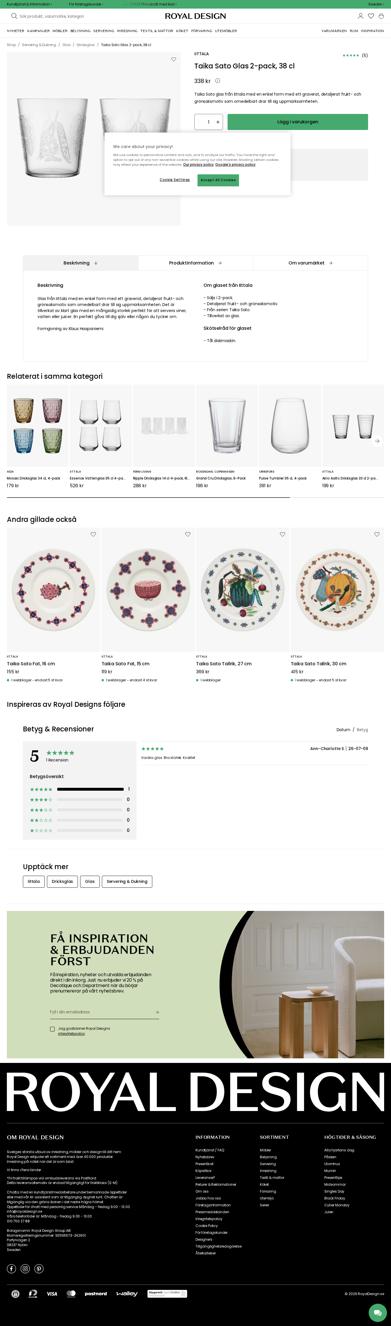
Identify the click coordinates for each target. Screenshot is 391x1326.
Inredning (268, 1171)
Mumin (330, 1171)
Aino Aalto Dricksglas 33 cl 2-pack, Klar (353, 478)
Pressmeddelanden (212, 1212)
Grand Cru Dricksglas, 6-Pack (221, 478)
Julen (328, 1212)
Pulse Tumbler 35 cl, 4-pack (283, 478)
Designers (204, 1239)
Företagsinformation (213, 1205)
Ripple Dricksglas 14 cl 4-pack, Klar (162, 478)
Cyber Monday (336, 1205)
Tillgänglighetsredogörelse (219, 1246)
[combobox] (376, 4)
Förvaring (268, 1191)
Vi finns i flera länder (24, 1170)
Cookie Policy (207, 1226)
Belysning (268, 1157)
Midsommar (335, 1184)
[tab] (80, 263)
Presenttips (333, 1177)
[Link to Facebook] (11, 1268)
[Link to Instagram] (25, 1268)
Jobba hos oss (208, 1198)
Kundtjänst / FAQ (210, 1150)
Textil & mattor (272, 1177)
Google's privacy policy (235, 164)
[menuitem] (15, 31)
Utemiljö (267, 1198)
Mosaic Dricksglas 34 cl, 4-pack (33, 478)
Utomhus (332, 1164)
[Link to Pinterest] (39, 1268)
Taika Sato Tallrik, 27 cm (224, 664)
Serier (264, 1205)
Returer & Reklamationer (216, 1184)
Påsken (330, 1157)
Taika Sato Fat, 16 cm (31, 664)
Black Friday (334, 1198)
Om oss (202, 1191)
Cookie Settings (175, 179)
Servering (268, 1164)
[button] (376, 4)
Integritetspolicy (209, 1219)
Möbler (265, 1150)
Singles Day (334, 1191)
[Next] (377, 441)
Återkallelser (206, 1253)
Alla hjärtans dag (339, 1150)
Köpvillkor (203, 1171)
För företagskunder (212, 1232)
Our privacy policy (198, 164)
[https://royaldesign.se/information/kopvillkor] (167, 1294)
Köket (264, 1184)
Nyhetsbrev (205, 1157)
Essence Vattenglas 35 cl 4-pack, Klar (101, 478)
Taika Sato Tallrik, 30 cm (318, 664)
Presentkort (205, 1164)
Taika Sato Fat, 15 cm (126, 664)
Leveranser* (205, 1177)
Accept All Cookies (218, 180)
